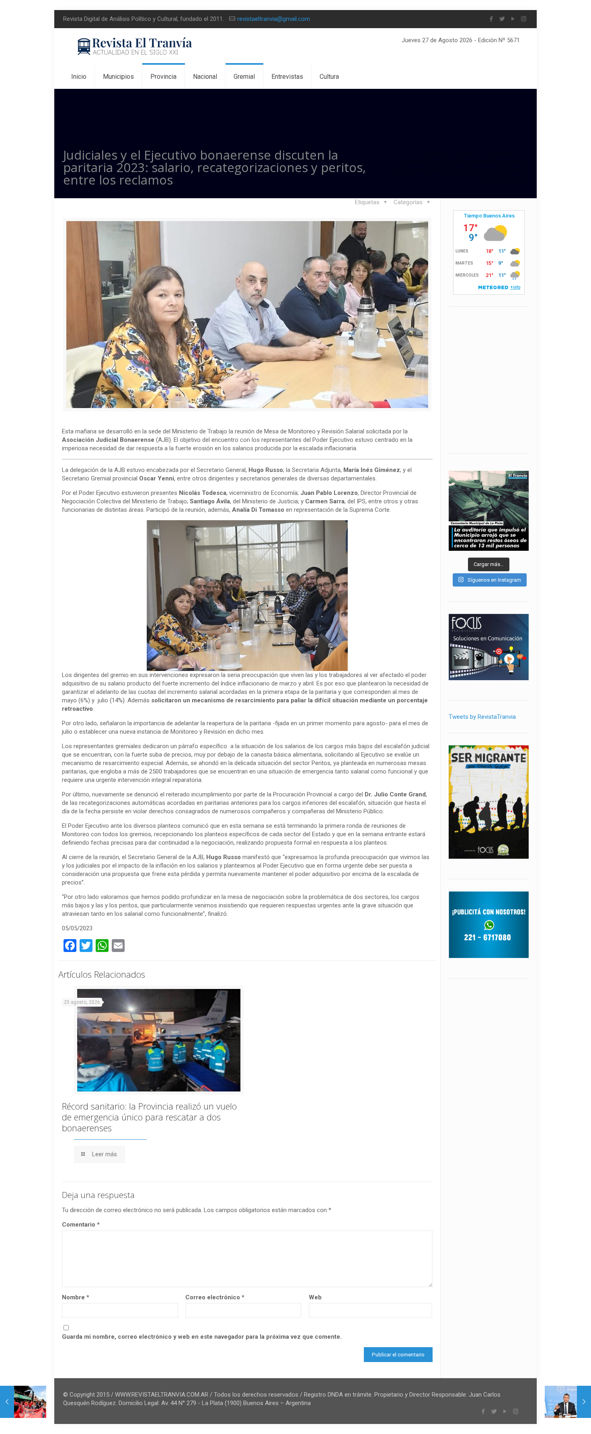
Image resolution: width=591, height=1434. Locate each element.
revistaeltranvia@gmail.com (273, 19)
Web (315, 1297)
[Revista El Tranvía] (135, 46)
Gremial (500, 153)
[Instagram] (523, 19)
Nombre (75, 1297)
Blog (466, 153)
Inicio (435, 153)
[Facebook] (491, 19)
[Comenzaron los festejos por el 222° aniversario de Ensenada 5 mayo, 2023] (23, 1402)
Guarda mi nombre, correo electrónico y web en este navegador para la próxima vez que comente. (202, 1336)
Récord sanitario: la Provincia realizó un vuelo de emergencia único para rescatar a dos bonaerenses (149, 1117)
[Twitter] (502, 19)
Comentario (81, 1224)
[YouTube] (513, 19)
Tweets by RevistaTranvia (482, 716)
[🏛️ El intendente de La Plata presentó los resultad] (489, 511)
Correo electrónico (214, 1297)
